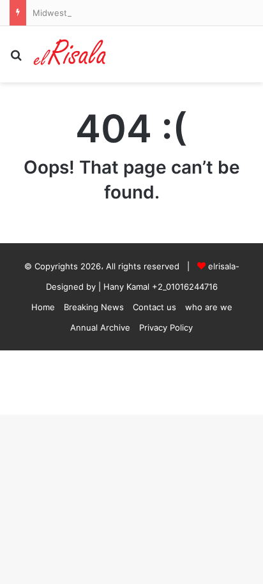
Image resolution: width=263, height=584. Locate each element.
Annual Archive (100, 327)
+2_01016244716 (185, 286)
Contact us (154, 307)
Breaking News (94, 307)
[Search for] (16, 59)
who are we (208, 307)
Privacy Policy (166, 327)
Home (43, 307)
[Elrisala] (70, 54)
